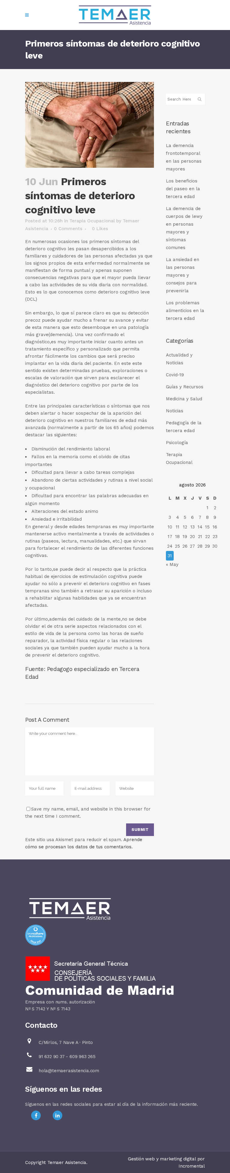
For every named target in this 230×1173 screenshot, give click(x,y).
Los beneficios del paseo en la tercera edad (183, 188)
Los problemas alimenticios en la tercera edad (185, 310)
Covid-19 (175, 374)
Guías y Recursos (184, 386)
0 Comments (68, 228)
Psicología (177, 442)
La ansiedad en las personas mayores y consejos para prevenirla (182, 275)
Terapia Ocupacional (92, 221)
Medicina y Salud (184, 399)
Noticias (174, 411)
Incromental (191, 1166)
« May (172, 564)
